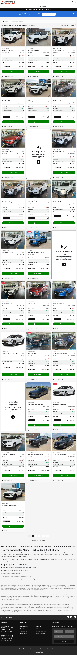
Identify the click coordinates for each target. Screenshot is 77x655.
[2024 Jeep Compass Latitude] (38, 88)
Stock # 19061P (31, 250)
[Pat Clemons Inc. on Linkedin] (74, 617)
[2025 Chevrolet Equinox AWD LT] (64, 341)
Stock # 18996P (5, 99)
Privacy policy (23, 633)
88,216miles (20, 305)
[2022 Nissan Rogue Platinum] (64, 37)
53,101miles (71, 103)
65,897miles (46, 103)
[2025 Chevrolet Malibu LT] (64, 391)
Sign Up (64, 641)
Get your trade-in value (49, 14)
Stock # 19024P (56, 402)
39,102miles (31, 254)
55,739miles (20, 52)
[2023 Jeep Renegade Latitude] (38, 37)
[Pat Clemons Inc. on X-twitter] (70, 617)
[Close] (74, 13)
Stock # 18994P (5, 452)
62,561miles (20, 456)
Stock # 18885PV (31, 351)
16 (43, 536)
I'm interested (13, 71)
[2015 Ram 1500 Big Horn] (38, 341)
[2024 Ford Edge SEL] (13, 88)
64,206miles (46, 52)
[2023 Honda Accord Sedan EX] (38, 391)
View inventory (24, 626)
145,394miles (45, 355)
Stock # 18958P (56, 99)
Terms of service (40, 633)
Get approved (23, 631)
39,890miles (20, 153)
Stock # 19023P (5, 48)
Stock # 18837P (31, 452)
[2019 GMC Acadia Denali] (38, 189)
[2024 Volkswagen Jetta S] (64, 442)
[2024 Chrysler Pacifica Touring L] (13, 442)
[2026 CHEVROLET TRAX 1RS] (13, 341)
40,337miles (71, 355)
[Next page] (47, 536)
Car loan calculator (41, 631)
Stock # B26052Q (57, 48)
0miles (22, 355)
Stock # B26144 (5, 351)
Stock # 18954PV (6, 301)
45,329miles (71, 406)
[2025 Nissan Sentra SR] (64, 290)
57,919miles (46, 406)
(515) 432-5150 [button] (8, 631)
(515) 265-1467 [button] (8, 640)
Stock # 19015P (56, 301)
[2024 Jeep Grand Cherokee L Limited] (38, 442)
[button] (69, 2)
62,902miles (20, 204)
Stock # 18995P (56, 149)
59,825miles (46, 305)
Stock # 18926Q (31, 200)
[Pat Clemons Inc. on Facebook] (67, 617)
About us (38, 626)
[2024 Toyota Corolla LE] (13, 239)
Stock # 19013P (5, 250)
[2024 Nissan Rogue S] (64, 138)
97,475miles (46, 204)
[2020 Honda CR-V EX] (13, 290)
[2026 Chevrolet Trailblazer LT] (13, 492)
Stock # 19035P (31, 301)
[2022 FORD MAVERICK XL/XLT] (38, 239)
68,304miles (71, 153)
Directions (23, 628)
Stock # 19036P (56, 200)
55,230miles (71, 52)
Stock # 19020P (56, 351)
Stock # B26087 (5, 503)
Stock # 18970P (31, 48)
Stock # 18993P (56, 452)
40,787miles (71, 456)
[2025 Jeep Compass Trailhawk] (13, 138)
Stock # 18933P (5, 149)
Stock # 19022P (31, 99)
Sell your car (39, 628)
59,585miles (71, 204)
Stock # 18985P (31, 402)
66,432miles (20, 103)
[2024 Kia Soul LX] (64, 189)
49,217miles (71, 305)
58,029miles (46, 456)
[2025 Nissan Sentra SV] (64, 88)
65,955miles (20, 254)
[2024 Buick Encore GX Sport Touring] (13, 37)
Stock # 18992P (5, 200)
